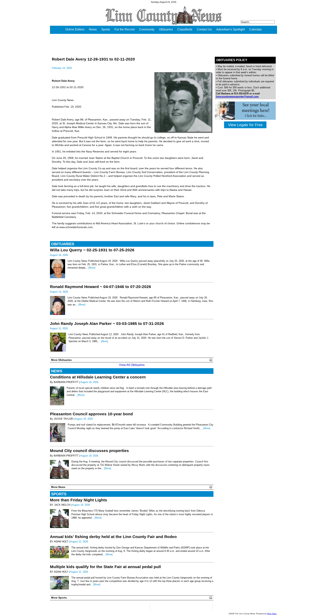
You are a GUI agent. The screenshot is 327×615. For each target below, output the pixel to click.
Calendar (255, 29)
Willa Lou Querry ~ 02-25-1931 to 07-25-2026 (92, 250)
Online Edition (74, 29)
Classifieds (184, 29)
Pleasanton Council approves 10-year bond (91, 414)
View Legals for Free (245, 125)
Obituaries (166, 29)
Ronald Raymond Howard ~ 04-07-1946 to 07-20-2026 (100, 286)
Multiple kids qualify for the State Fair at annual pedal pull (105, 567)
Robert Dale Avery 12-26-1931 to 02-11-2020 (93, 59)
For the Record (124, 29)
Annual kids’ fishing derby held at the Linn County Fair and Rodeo (113, 536)
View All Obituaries (132, 365)
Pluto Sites (271, 614)
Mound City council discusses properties (89, 450)
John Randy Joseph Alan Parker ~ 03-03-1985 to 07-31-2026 (107, 323)
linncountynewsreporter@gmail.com (237, 96)
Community (146, 29)
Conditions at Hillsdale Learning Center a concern (98, 377)
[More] (91, 267)
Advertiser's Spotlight (230, 29)
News (93, 29)
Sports (105, 29)
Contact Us (204, 29)
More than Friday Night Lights (78, 500)
